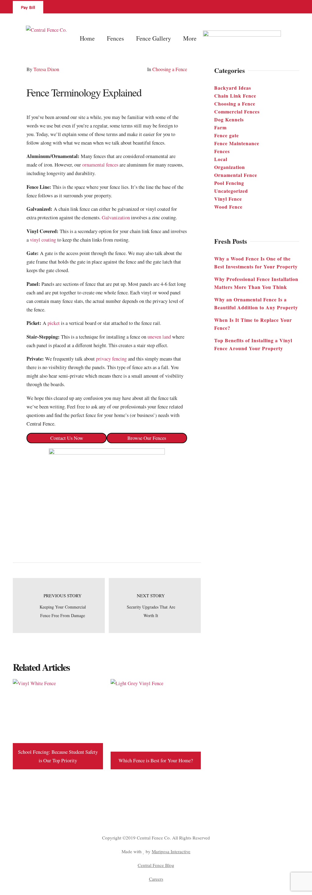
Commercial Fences (237, 111)
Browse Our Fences (146, 438)
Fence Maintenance (236, 143)
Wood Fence (228, 206)
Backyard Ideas (232, 87)
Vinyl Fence (228, 198)
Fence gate (226, 135)
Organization (229, 167)
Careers (156, 879)
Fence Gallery (153, 38)
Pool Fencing (229, 182)
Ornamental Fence (235, 174)
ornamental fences (100, 164)
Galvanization (116, 217)
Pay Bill (28, 8)
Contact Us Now (66, 438)
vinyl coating (43, 239)
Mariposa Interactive (171, 851)
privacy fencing (111, 358)
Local (220, 159)
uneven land (159, 336)
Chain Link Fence (235, 95)
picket (54, 323)
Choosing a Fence (169, 69)
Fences (222, 151)
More (190, 38)
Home (87, 38)
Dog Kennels (229, 119)
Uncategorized (231, 190)
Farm (220, 127)
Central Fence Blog (156, 865)
